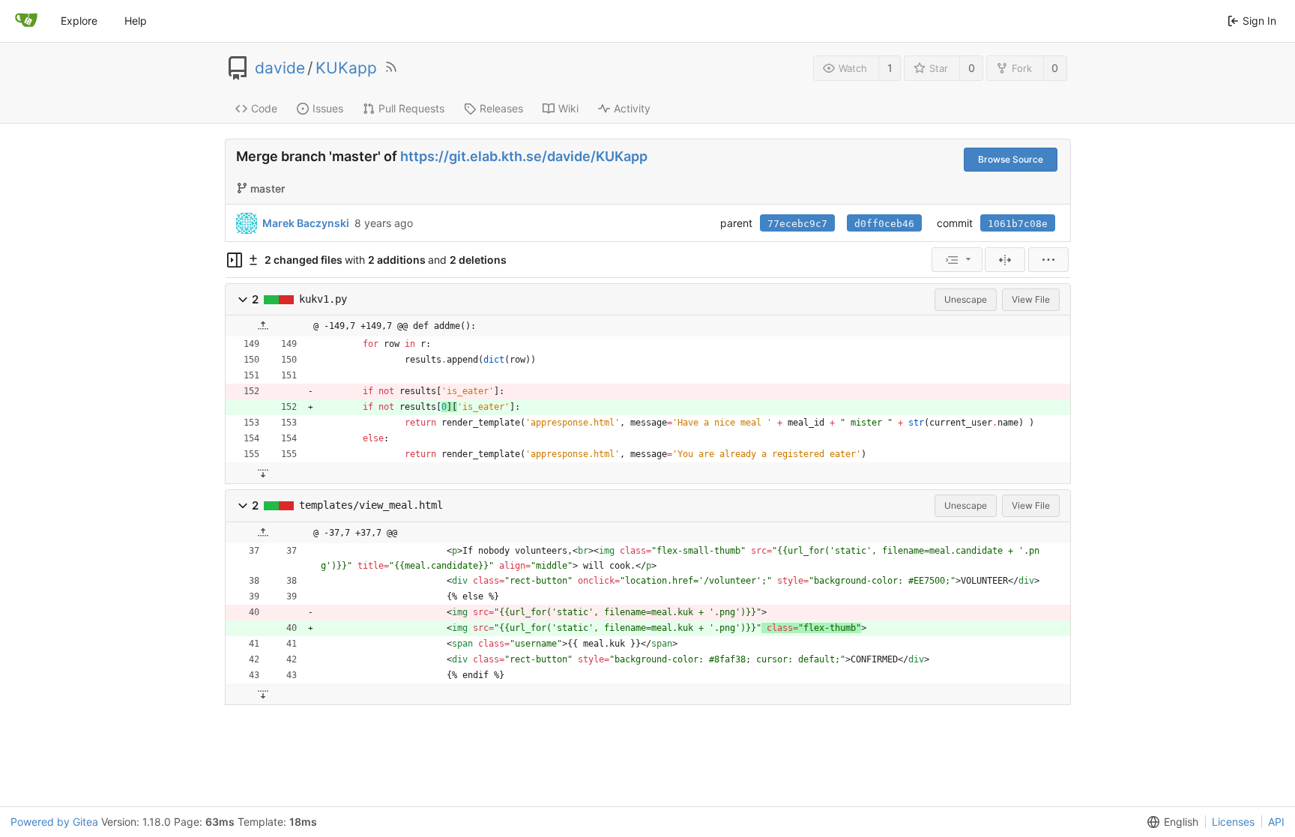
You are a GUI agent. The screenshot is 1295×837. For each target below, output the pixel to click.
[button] (243, 299)
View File (1031, 299)
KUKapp (346, 68)
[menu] (957, 259)
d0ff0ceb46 (884, 223)
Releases (501, 108)
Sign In (1259, 20)
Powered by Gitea (54, 821)
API (1276, 821)
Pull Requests (411, 108)
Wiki (568, 108)
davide (280, 68)
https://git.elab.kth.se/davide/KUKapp (524, 156)
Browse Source (1010, 159)
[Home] (26, 21)
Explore (79, 20)
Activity (632, 108)
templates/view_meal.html (371, 505)
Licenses (1233, 821)
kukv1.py (323, 299)
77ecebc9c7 (797, 223)
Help (135, 20)
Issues (328, 108)
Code (264, 108)
